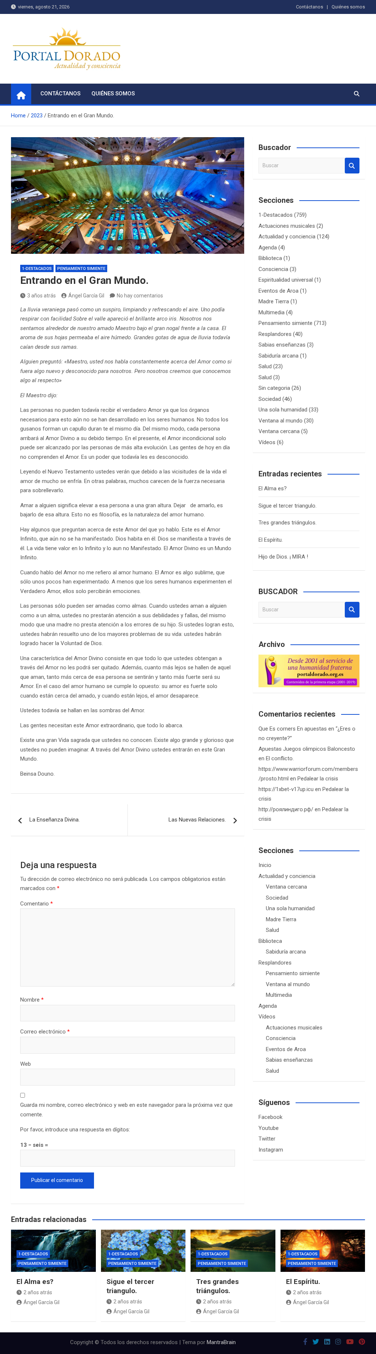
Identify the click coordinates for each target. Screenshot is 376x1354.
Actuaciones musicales (286, 226)
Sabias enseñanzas (282, 344)
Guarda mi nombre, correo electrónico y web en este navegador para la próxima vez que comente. (126, 1110)
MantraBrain (221, 1342)
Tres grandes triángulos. (287, 522)
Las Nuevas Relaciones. (197, 819)
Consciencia (273, 269)
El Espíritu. (270, 540)
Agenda (267, 247)
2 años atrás (38, 1292)
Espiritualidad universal (285, 280)
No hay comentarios (140, 296)
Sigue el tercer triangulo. (287, 505)
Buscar (352, 165)
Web (25, 1064)
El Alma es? (272, 488)
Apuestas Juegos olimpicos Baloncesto (306, 749)
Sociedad (269, 399)
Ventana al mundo (280, 420)
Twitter (266, 1138)
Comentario (36, 903)
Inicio (264, 865)
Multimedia (271, 312)
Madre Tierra (273, 301)
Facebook (270, 1117)
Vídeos (266, 442)
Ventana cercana (279, 431)
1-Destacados (37, 268)
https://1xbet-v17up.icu (286, 789)
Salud (265, 366)
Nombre (32, 999)
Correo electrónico (45, 1031)
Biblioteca (270, 258)
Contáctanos (309, 7)
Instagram (270, 1149)
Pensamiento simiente (81, 268)
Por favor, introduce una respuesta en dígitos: (75, 1129)
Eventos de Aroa (278, 291)
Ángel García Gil (86, 296)
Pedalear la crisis (317, 778)
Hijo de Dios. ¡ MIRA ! (283, 556)
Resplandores (275, 334)
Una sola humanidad (282, 409)
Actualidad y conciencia (286, 236)
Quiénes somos (348, 7)
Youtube (268, 1128)
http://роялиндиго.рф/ (285, 809)
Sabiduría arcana (278, 355)
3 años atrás (41, 296)
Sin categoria (274, 388)
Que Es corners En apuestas (292, 728)
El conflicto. (280, 758)
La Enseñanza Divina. (54, 819)
